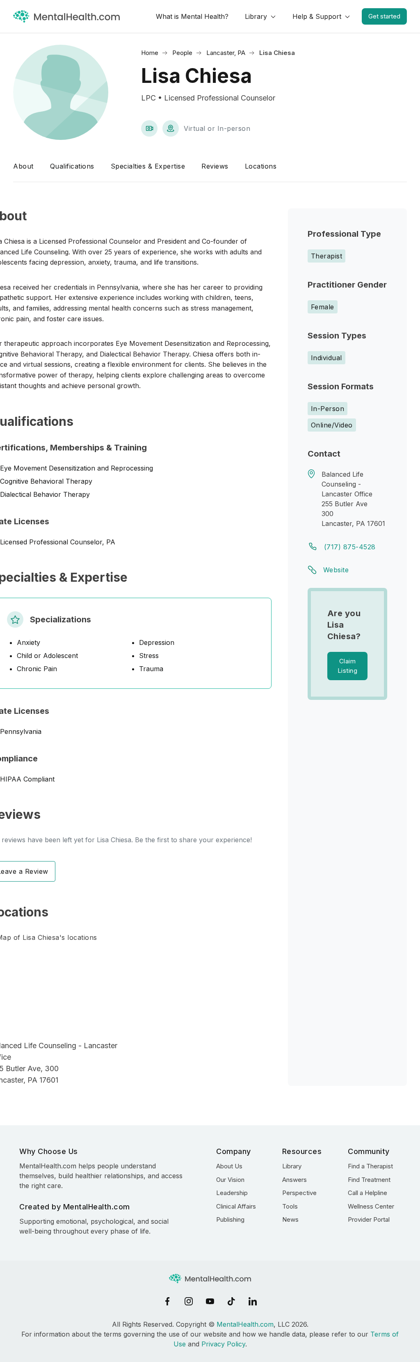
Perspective (299, 1193)
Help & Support (316, 16)
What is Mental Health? (192, 16)
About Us (229, 1166)
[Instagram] (189, 1301)
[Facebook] (167, 1301)
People (182, 53)
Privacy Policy (223, 1344)
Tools (290, 1206)
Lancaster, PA (225, 53)
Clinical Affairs (236, 1206)
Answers (294, 1180)
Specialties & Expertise (148, 166)
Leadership (232, 1193)
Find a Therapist (370, 1166)
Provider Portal (369, 1219)
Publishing (230, 1219)
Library (256, 16)
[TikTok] (231, 1301)
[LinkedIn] (253, 1301)
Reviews (214, 166)
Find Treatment (369, 1180)
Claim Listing (348, 665)
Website (336, 570)
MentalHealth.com (245, 1324)
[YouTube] (210, 1301)
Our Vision (230, 1180)
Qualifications (72, 166)
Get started (384, 16)
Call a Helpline (367, 1193)
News (290, 1219)
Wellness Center (371, 1206)
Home (149, 53)
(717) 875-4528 (350, 547)
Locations (261, 166)
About (23, 166)
